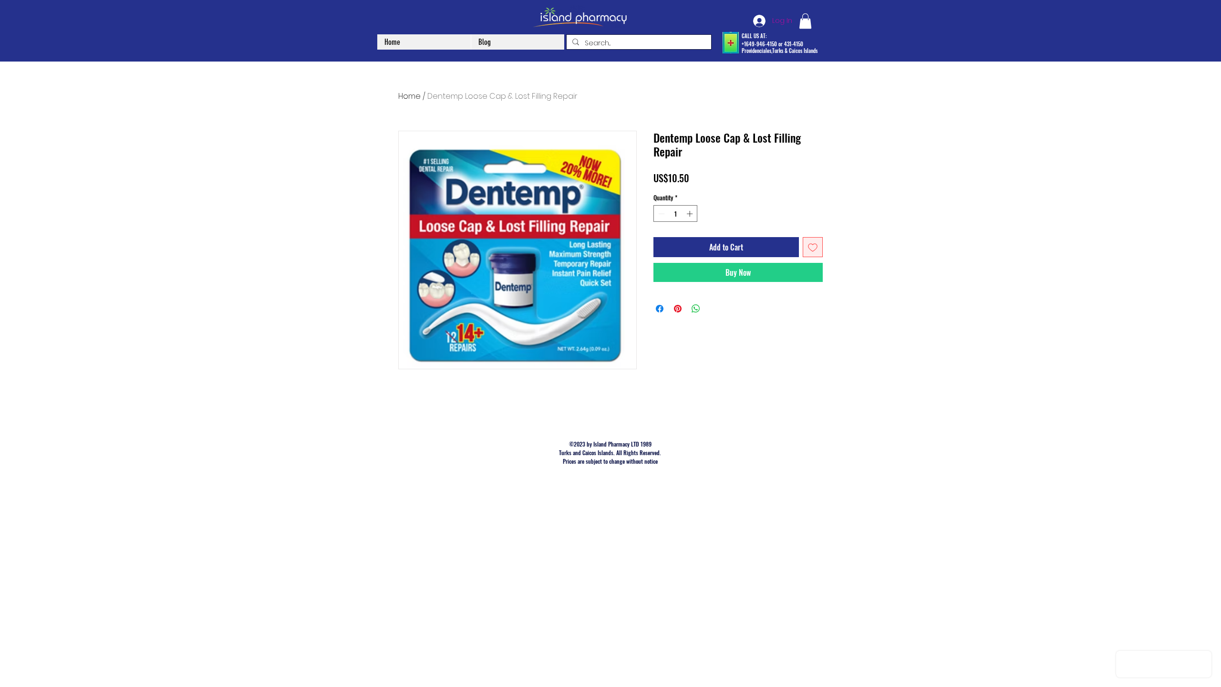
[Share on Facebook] (659, 308)
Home (409, 96)
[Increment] (690, 214)
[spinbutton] (675, 214)
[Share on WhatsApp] (696, 308)
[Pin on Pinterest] (677, 308)
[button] (805, 21)
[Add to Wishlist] (813, 247)
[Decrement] (660, 214)
